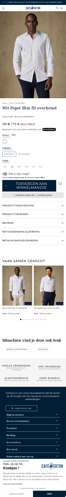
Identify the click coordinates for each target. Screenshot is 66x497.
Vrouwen (43, 349)
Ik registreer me (21, 408)
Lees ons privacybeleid (12, 484)
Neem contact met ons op (19, 456)
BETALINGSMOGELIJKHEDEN (20, 240)
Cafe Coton (33, 8)
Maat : (5, 160)
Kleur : (6, 135)
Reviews (8, 222)
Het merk (12, 449)
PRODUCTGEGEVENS (15, 214)
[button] (62, 54)
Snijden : (7, 148)
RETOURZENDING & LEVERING (21, 231)
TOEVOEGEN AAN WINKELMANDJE (31, 186)
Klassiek (24, 154)
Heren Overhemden (17, 103)
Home (4, 103)
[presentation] (3, 2)
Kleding (11, 435)
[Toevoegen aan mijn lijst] (60, 184)
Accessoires (13, 442)
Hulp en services (15, 414)
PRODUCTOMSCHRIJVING (18, 205)
